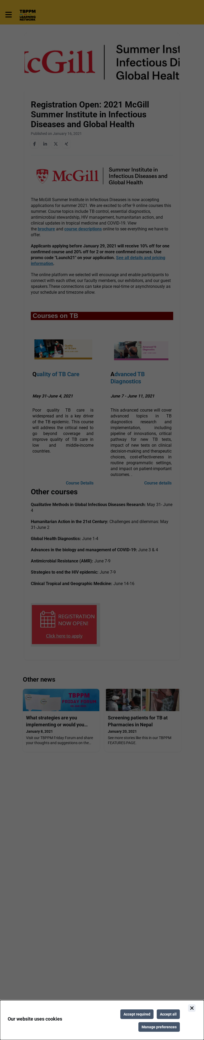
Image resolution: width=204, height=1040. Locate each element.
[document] (102, 1020)
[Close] (192, 1008)
